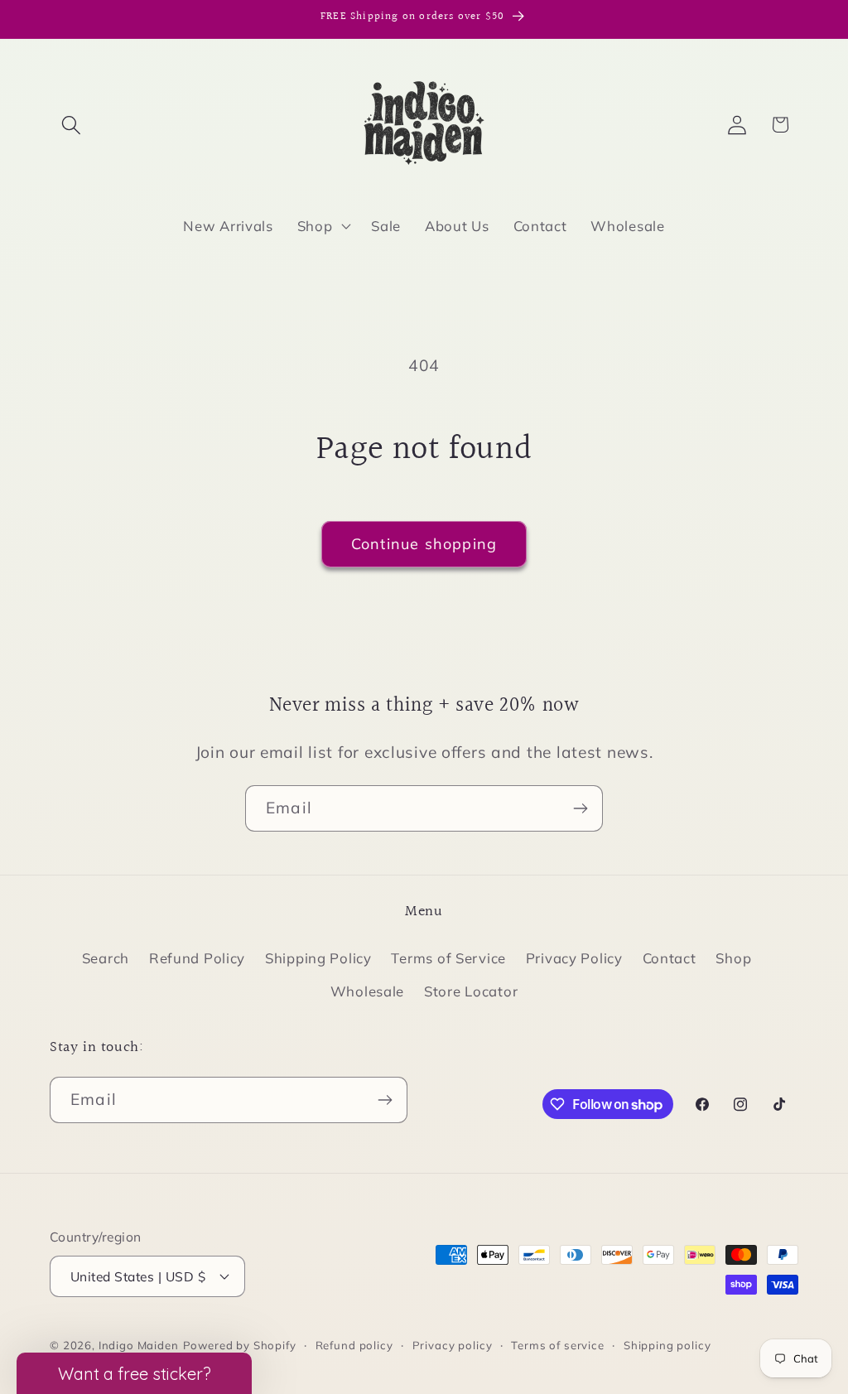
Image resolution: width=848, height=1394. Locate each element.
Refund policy (354, 1345)
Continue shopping (424, 543)
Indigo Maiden (139, 1345)
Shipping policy (667, 1345)
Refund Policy (197, 958)
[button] (72, 125)
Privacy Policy (574, 958)
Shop (733, 958)
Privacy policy (452, 1345)
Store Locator (471, 991)
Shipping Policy (318, 958)
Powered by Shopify (239, 1345)
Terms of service (557, 1345)
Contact (669, 958)
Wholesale (367, 991)
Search (105, 958)
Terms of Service (448, 958)
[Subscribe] (580, 808)
